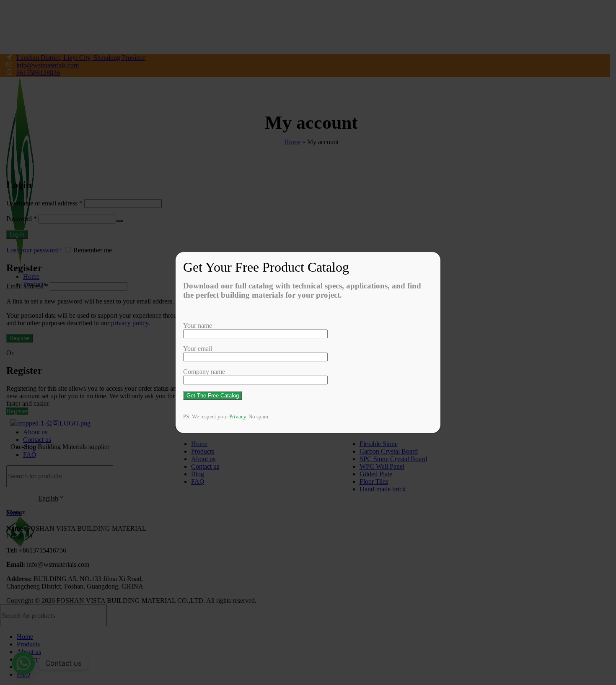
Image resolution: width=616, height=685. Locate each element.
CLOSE (437, 263)
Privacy (237, 416)
